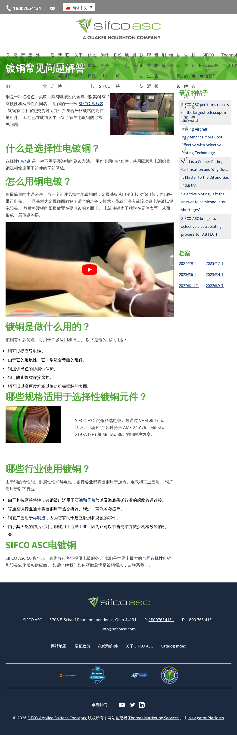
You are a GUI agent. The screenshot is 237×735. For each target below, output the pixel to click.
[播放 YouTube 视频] (90, 269)
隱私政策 (82, 646)
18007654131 (161, 619)
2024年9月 (188, 263)
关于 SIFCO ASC (139, 646)
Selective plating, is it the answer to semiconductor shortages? (203, 201)
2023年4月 (215, 274)
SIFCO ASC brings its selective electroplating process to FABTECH (201, 226)
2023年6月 (188, 274)
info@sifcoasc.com (119, 629)
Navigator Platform (206, 717)
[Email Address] (52, 8)
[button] (79, 7)
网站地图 (59, 646)
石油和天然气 (87, 500)
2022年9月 (215, 285)
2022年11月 (189, 285)
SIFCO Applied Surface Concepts (57, 717)
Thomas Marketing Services (153, 717)
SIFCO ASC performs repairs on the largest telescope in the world (205, 112)
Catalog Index (173, 646)
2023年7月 (215, 263)
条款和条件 (108, 646)
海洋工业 (78, 526)
